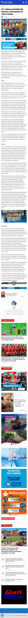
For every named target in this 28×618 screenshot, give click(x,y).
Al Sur (6, 16)
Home (2, 6)
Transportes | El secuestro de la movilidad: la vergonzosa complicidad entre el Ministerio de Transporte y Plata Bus (14, 560)
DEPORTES (6, 6)
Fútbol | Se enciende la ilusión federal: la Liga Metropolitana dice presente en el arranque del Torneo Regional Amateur (12, 338)
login (5, 366)
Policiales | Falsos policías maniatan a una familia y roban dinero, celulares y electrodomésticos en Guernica (15, 567)
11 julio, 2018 (12, 16)
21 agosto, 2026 (4, 341)
